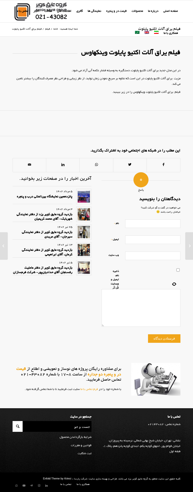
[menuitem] (170, 11)
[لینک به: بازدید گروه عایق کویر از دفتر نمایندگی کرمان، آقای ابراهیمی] (84, 250)
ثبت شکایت (84, 453)
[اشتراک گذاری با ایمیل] (29, 165)
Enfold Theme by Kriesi (57, 479)
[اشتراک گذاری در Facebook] (163, 165)
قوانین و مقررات (81, 445)
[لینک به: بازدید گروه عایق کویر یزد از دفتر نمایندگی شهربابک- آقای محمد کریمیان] (84, 214)
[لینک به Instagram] (39, 485)
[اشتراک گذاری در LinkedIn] (62, 165)
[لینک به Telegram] (31, 485)
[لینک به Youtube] (24, 485)
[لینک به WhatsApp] (16, 485)
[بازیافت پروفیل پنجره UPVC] (189, 246)
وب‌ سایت (114, 255)
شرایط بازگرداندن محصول (75, 437)
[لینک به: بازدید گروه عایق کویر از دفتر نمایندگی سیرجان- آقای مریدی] (84, 232)
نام (116, 223)
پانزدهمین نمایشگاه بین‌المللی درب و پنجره (44, 197)
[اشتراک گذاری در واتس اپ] (96, 165)
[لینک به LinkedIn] (46, 485)
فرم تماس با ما (89, 389)
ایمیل (115, 239)
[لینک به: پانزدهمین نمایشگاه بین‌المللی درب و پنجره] (84, 196)
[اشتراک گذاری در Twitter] (130, 165)
